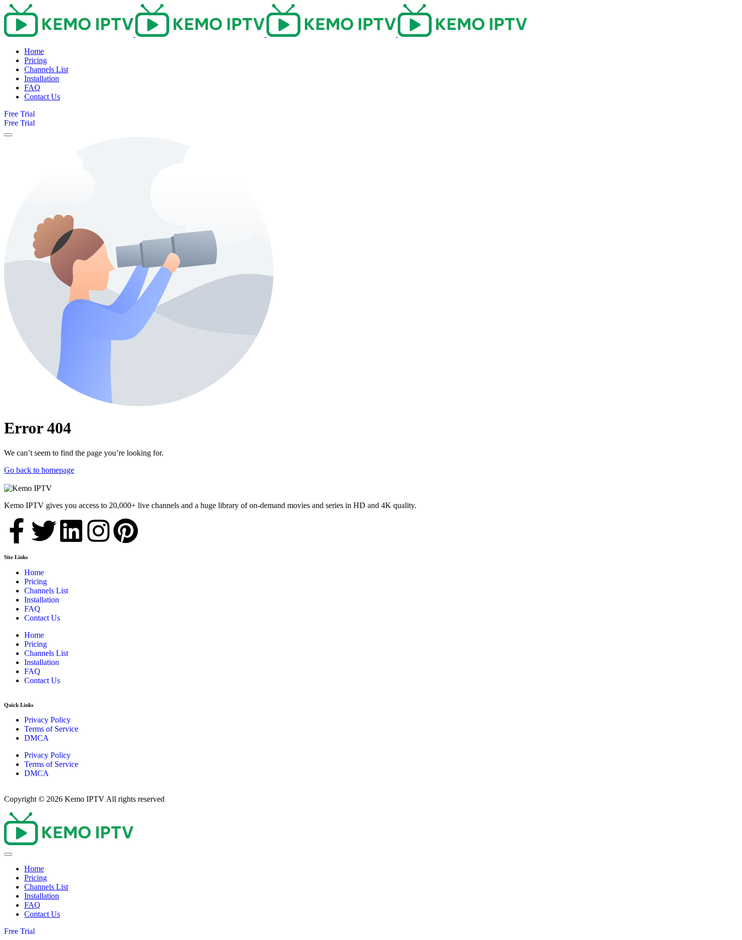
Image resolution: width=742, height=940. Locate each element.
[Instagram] (98, 530)
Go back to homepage (39, 470)
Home (34, 572)
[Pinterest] (125, 530)
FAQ (32, 608)
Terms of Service (51, 729)
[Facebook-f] (16, 530)
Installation (41, 599)
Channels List (46, 590)
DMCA (36, 738)
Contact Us (42, 618)
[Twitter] (44, 530)
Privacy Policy (47, 719)
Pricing (35, 581)
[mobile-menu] (8, 134)
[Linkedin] (71, 530)
